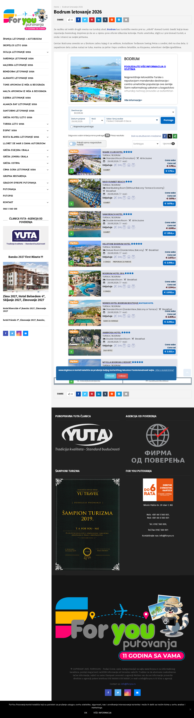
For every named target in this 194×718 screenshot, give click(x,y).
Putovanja (9, 189)
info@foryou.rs (166, 535)
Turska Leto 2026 (13, 124)
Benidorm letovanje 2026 (18, 72)
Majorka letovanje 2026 (18, 65)
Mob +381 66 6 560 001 (158, 518)
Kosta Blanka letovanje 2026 (21, 137)
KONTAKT (8, 202)
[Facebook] (5, 333)
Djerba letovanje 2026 (17, 98)
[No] (190, 709)
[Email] (25, 333)
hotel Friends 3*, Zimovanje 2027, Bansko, (24, 320)
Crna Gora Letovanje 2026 (19, 170)
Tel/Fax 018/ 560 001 (158, 530)
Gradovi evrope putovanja (19, 183)
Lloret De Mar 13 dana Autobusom (24, 144)
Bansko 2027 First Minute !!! (25, 257)
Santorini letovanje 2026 (18, 111)
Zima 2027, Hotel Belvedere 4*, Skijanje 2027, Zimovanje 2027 (24, 298)
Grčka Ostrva (11, 163)
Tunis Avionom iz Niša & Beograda (24, 85)
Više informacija (102, 712)
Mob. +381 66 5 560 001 (158, 514)
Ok (85, 712)
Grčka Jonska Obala (15, 157)
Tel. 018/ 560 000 (157, 524)
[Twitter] (12, 333)
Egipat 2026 (10, 131)
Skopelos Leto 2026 (15, 45)
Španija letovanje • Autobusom (22, 39)
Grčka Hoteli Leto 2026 (17, 118)
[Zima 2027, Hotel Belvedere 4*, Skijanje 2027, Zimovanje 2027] (25, 277)
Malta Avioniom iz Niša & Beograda (24, 91)
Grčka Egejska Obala (16, 150)
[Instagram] (19, 333)
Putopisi (8, 196)
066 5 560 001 (10, 209)
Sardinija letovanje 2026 (18, 59)
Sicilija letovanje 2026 (17, 52)
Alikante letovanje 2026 (18, 78)
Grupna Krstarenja (14, 176)
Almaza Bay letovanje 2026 (20, 104)
